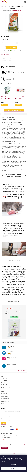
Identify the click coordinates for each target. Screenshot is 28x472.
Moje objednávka (4, 405)
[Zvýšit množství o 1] (5, 46)
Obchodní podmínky (4, 396)
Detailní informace (4, 54)
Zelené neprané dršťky (5, 413)
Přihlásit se (4, 447)
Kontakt (2, 403)
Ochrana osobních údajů (5, 398)
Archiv (3, 423)
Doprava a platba (4, 393)
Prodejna (2, 390)
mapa (14, 453)
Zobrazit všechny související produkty (14, 110)
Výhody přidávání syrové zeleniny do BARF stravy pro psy (12, 411)
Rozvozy (2, 391)
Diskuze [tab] (11, 114)
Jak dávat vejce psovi (5, 415)
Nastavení (13, 464)
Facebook (5, 382)
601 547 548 (5, 380)
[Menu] (25, 1)
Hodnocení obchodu (4, 395)
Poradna (2, 400)
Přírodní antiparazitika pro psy (6, 419)
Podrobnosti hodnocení (16, 10)
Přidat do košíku (12, 47)
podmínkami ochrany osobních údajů (19, 445)
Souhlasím (13, 469)
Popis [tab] (3, 114)
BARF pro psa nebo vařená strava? (7, 417)
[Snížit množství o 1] (5, 48)
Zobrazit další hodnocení (22, 370)
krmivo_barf (5, 384)
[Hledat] (18, 1)
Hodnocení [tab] (7, 114)
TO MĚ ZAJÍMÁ (14, 316)
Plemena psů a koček (5, 401)
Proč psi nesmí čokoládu (5, 420)
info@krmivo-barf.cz (6, 379)
